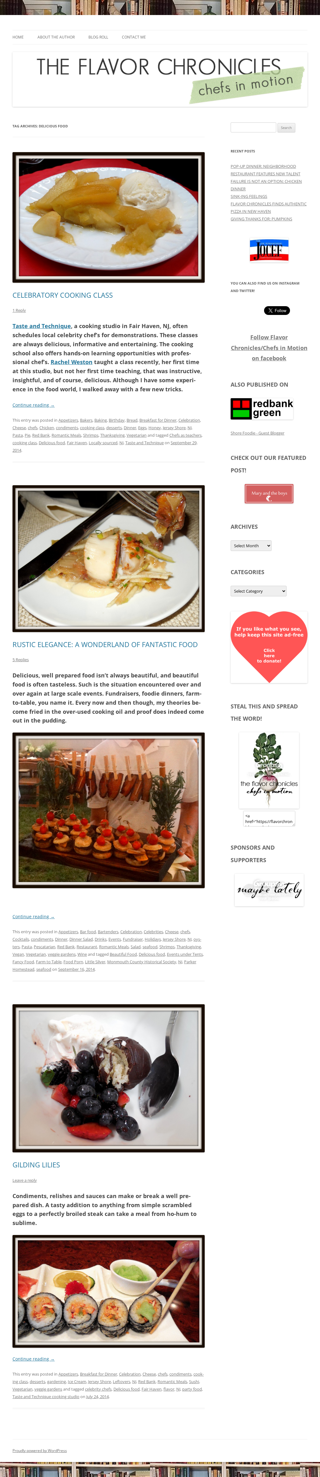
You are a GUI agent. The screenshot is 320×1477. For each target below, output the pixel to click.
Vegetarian (137, 435)
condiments (67, 427)
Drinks (101, 939)
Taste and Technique (41, 326)
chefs (33, 427)
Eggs (142, 427)
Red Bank (41, 435)
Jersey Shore (174, 427)
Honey (154, 427)
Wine (82, 954)
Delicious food (52, 442)
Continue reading (33, 405)
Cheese (19, 427)
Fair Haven (77, 442)
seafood (150, 947)
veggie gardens (62, 954)
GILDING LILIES (36, 1164)
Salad (136, 947)
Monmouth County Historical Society (141, 962)
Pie (27, 435)
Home (18, 37)
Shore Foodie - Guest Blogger (257, 433)
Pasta (17, 435)
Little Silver (95, 962)
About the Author (56, 37)
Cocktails (20, 939)
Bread (132, 420)
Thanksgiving (112, 435)
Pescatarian (44, 947)
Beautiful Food (123, 954)
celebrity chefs (98, 1389)
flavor (168, 1389)
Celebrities (153, 931)
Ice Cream (77, 1381)
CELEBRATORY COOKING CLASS (62, 295)
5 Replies (20, 659)
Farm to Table (49, 962)
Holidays (153, 939)
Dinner (130, 427)
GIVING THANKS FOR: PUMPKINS (261, 219)
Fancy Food (23, 962)
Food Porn (73, 962)
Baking (100, 420)
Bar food (88, 931)
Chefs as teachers (185, 435)
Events (114, 939)
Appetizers (68, 420)
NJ (190, 427)
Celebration (189, 420)
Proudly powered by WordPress (39, 1450)
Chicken (46, 427)
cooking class (92, 427)
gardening (56, 1381)
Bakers (86, 420)
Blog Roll (98, 37)
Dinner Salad (81, 939)
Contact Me (134, 37)
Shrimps (90, 435)
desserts (114, 427)
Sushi (194, 1381)
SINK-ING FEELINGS (249, 196)
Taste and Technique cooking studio (45, 1396)
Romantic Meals (66, 435)
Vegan (18, 954)
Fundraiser (133, 939)
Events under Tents (185, 954)
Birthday (117, 420)
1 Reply (19, 310)
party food (192, 1389)
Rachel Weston (71, 362)
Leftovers (121, 1381)
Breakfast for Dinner (158, 420)
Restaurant (87, 947)
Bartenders (108, 931)
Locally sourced (103, 442)
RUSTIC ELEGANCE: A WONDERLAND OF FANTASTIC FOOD (105, 644)
